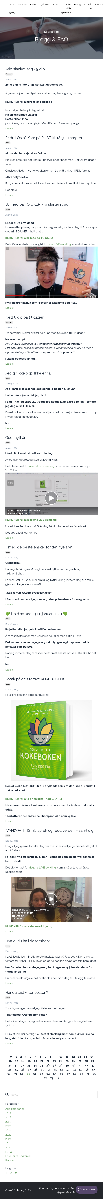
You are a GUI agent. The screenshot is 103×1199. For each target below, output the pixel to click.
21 (41, 1061)
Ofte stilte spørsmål (66, 8)
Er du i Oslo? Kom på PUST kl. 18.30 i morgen (43, 138)
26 (73, 1061)
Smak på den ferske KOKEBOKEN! (34, 679)
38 (60, 1065)
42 (86, 1065)
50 (49, 1069)
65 (54, 1073)
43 (93, 1065)
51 (55, 1069)
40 (73, 1065)
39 (67, 1065)
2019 (8, 552)
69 (81, 1073)
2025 (8, 1147)
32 (22, 1065)
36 (48, 1065)
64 (48, 1073)
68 (74, 1073)
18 (22, 1061)
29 (92, 1061)
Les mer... (9, 128)
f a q (8, 1151)
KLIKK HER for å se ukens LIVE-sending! (31, 519)
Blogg (77, 4)
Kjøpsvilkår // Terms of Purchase (75, 1192)
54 (74, 1069)
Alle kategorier (14, 1108)
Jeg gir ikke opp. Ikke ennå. (28, 373)
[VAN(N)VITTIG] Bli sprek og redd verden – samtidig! (50, 830)
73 (51, 1078)
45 (16, 1069)
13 (79, 1056)
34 (35, 1065)
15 (92, 1056)
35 (41, 1065)
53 (67, 1069)
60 (21, 1073)
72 (45, 1078)
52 (61, 1069)
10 (61, 1056)
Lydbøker (44, 4)
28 (86, 1061)
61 (28, 1073)
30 (10, 1065)
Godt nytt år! (16, 437)
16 (10, 1061)
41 (80, 1065)
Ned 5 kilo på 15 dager (24, 317)
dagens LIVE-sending (42, 867)
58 (8, 1073)
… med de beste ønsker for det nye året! (39, 547)
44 (9, 1069)
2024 (8, 1143)
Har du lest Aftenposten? (26, 992)
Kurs (55, 4)
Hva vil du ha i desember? (27, 941)
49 (42, 1069)
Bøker (33, 4)
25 (67, 1061)
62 (34, 1073)
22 (48, 1061)
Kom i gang (12, 8)
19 (29, 1061)
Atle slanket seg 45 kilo (25, 69)
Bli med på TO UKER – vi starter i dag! (37, 204)
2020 (8, 143)
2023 (8, 1139)
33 (28, 1065)
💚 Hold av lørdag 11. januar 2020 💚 (36, 614)
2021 (8, 1130)
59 (15, 1073)
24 (60, 1061)
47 (29, 1069)
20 (35, 1061)
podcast (9, 74)
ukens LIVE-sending (58, 244)
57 (93, 1069)
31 (16, 1065)
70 (88, 1073)
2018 (8, 1117)
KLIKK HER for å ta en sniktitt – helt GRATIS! (33, 798)
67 (68, 1073)
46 (23, 1069)
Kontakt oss (88, 6)
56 (87, 1069)
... (29, 926)
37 (54, 1065)
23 (54, 1061)
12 (73, 1056)
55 (80, 1069)
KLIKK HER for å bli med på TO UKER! (29, 238)
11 (67, 1056)
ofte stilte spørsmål (18, 1156)
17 (16, 1061)
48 (36, 1069)
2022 (8, 1134)
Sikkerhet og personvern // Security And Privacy (66, 1188)
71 (94, 1073)
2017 (8, 1113)
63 (41, 1073)
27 (79, 1061)
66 (61, 1073)
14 (85, 1056)
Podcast (22, 4)
